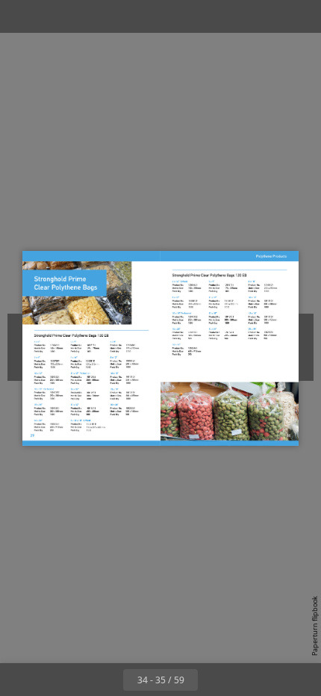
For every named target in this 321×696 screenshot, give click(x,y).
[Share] (267, 16)
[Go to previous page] (106, 679)
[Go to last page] (247, 679)
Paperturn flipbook (315, 626)
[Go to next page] (214, 679)
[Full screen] (300, 16)
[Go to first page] (73, 679)
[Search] (53, 16)
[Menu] (20, 16)
